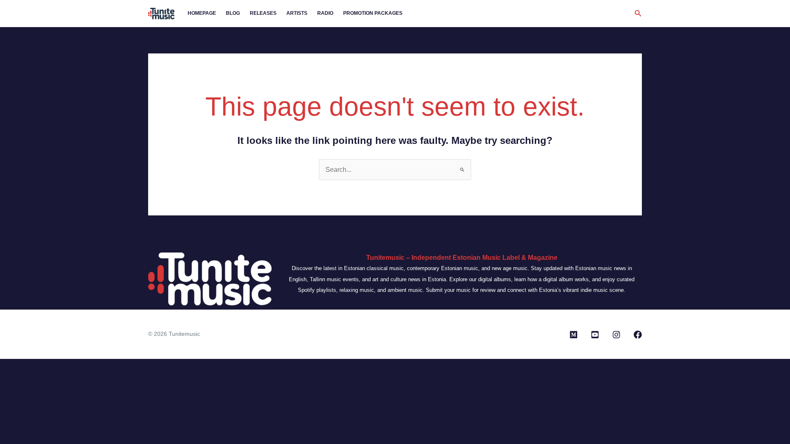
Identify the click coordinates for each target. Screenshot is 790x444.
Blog (233, 13)
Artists (296, 13)
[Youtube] (595, 335)
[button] (638, 13)
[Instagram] (616, 335)
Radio (325, 13)
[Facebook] (638, 335)
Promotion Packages (372, 13)
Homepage (202, 13)
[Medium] (573, 335)
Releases (263, 13)
